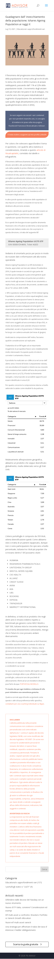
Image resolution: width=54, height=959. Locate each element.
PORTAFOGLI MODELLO (29, 684)
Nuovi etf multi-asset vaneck (18, 922)
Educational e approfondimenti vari (31, 29)
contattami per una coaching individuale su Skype (24, 704)
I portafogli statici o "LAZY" (17, 886)
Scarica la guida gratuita (25, 944)
